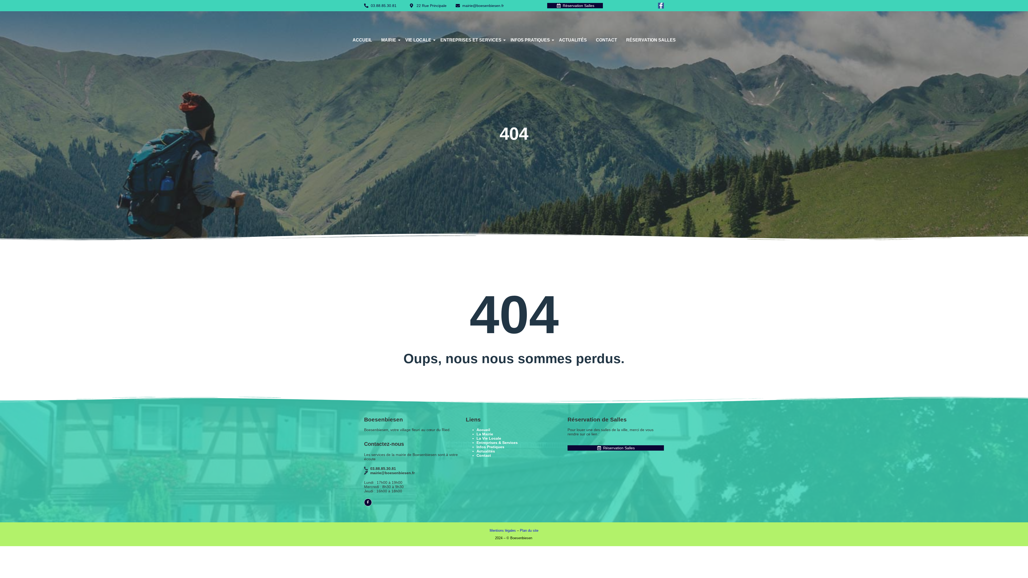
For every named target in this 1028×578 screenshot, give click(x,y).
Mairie (388, 40)
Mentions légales (503, 530)
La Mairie (485, 434)
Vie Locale (418, 40)
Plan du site (529, 530)
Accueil (362, 40)
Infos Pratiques (530, 40)
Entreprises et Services (470, 40)
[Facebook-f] (661, 6)
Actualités (573, 40)
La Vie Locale (489, 438)
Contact (606, 40)
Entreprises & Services (497, 442)
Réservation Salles (651, 40)
